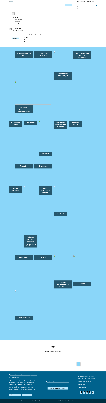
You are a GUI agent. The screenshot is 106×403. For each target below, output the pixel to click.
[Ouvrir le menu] (10, 29)
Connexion (94, 400)
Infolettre (68, 5)
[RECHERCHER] (78, 364)
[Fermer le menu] (13, 13)
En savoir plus (14, 394)
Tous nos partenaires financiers (57, 388)
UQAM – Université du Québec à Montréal (67, 400)
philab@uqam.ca (82, 387)
